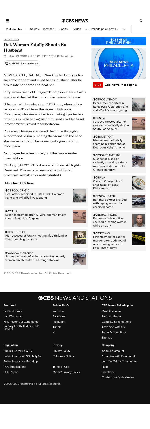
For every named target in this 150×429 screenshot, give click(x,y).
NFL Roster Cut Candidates (21, 321)
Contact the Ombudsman (118, 377)
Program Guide (111, 316)
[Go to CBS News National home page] (75, 21)
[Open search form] (141, 21)
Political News (13, 311)
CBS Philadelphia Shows (101, 29)
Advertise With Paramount (118, 356)
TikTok (57, 327)
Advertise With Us (113, 327)
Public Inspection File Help (21, 361)
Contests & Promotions (116, 321)
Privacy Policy (61, 350)
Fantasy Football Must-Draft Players (21, 328)
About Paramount (113, 350)
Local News (11, 39)
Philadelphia (14, 29)
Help (105, 366)
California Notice (63, 356)
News (34, 29)
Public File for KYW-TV (18, 350)
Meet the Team (111, 311)
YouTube (58, 311)
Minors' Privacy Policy (66, 372)
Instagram (59, 321)
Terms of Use (61, 366)
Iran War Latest (13, 316)
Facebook (59, 316)
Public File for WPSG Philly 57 (22, 356)
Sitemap (107, 337)
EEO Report (11, 372)
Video (77, 29)
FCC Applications (15, 366)
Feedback (108, 372)
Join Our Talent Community (119, 361)
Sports (63, 29)
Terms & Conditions (114, 332)
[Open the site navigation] (29, 20)
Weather (48, 29)
